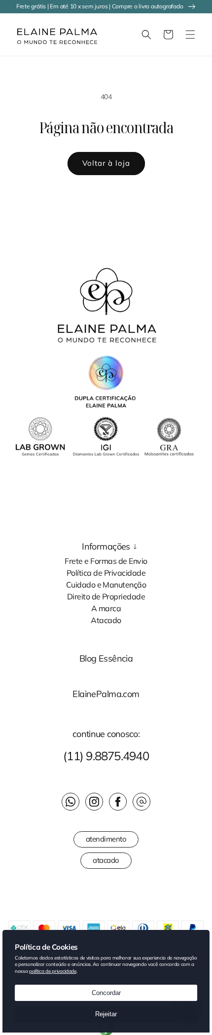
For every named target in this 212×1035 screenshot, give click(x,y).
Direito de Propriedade (106, 595)
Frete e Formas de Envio (106, 560)
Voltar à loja (106, 163)
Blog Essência (106, 658)
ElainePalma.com (105, 694)
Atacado (106, 619)
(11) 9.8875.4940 (106, 756)
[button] (12, 34)
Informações (106, 546)
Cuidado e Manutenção (106, 584)
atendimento (106, 839)
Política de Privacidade (106, 572)
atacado (106, 860)
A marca (106, 607)
